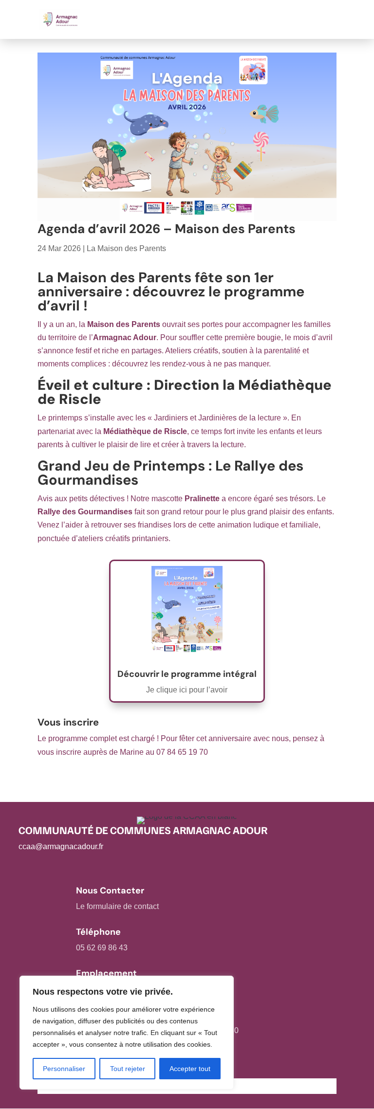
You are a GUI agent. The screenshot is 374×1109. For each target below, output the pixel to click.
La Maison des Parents (126, 248)
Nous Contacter (110, 890)
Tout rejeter (127, 1069)
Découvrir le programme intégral (187, 674)
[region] (126, 1033)
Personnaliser (64, 1069)
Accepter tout (189, 1069)
